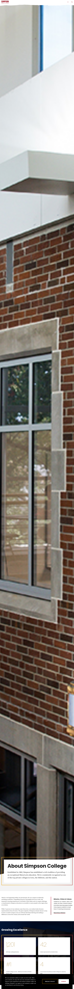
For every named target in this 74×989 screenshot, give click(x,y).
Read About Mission (59, 913)
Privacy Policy (50, 981)
